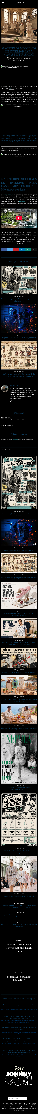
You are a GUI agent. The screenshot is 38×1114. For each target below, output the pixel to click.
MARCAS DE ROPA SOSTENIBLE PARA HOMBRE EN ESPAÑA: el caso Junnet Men (19, 644)
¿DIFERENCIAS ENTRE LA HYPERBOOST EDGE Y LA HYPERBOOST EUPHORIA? (19, 906)
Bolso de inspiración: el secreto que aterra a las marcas (19, 300)
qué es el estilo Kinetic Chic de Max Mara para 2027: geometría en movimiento (19, 1051)
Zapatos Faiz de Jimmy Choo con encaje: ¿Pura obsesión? (19, 916)
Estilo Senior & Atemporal (19, 60)
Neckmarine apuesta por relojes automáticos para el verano (19, 1006)
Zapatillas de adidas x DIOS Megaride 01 (19, 337)
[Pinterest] (16, 249)
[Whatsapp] (28, 249)
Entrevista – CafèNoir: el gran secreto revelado (19, 672)
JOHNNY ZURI (16, 58)
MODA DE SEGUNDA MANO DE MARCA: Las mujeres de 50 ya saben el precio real (19, 1040)
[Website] (11, 401)
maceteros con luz (8, 194)
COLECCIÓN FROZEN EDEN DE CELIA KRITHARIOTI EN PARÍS (19, 789)
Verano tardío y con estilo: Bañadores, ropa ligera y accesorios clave (19, 700)
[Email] (34, 249)
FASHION (11, 88)
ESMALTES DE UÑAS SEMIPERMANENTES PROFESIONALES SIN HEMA (19, 1017)
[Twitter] (10, 249)
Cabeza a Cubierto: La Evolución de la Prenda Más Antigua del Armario (19, 375)
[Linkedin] (22, 249)
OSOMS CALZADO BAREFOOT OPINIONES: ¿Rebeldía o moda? (19, 614)
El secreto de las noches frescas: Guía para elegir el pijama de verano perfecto (19, 729)
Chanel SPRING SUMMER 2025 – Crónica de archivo (18, 897)
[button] (34, 450)
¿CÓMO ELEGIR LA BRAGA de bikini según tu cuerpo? (19, 852)
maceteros (22, 201)
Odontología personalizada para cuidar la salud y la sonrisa (19, 1028)
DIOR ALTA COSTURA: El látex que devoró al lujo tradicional (19, 925)
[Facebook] (4, 249)
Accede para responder (7, 425)
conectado (15, 439)
